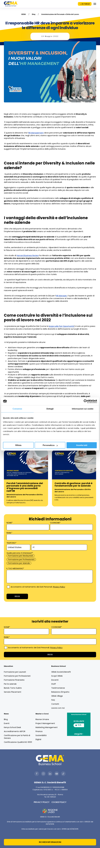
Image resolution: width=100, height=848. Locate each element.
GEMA (23, 14)
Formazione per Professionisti (17, 676)
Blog (33, 14)
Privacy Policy (59, 587)
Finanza (39, 731)
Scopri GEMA (57, 676)
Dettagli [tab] (50, 409)
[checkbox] (49, 559)
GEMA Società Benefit (61, 672)
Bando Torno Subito (13, 688)
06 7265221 (85, 4)
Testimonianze (58, 688)
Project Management (45, 723)
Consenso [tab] (17, 409)
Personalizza (48, 445)
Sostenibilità (41, 735)
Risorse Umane (42, 719)
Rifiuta (18, 445)
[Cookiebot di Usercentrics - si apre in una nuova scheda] (85, 401)
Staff (53, 684)
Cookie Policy (58, 802)
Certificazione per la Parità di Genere (17, 736)
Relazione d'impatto (60, 692)
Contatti (55, 704)
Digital (38, 739)
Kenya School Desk (12, 727)
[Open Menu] (94, 4)
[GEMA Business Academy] (10, 4)
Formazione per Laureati (15, 672)
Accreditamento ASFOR (14, 731)
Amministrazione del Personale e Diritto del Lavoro (60, 14)
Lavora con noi (58, 708)
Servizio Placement (12, 692)
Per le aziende (10, 684)
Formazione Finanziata (14, 680)
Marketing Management (47, 727)
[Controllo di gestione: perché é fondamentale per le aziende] (74, 464)
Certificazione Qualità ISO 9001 (18, 742)
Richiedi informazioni (50, 842)
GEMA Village (57, 696)
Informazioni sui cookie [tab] (82, 409)
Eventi (6, 723)
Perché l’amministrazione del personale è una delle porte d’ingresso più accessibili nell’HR (25, 487)
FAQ (53, 700)
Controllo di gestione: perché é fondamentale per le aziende (73, 484)
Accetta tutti (81, 445)
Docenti (54, 680)
